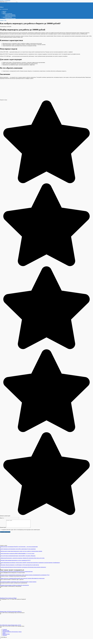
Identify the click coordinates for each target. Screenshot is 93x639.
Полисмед (5, 635)
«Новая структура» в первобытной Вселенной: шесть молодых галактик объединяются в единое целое (22, 578)
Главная (1, 20)
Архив (4, 632)
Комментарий (3, 527)
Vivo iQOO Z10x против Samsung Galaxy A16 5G (10, 625)
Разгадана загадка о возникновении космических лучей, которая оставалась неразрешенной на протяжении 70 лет (24, 574)
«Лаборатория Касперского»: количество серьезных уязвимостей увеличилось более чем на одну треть (22, 558)
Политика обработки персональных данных (12, 631)
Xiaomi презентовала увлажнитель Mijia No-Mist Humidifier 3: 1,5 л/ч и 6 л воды (17, 553)
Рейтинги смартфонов (7, 13)
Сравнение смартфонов (10, 14)
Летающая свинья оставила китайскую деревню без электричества (14, 585)
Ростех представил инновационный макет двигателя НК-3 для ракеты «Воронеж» (18, 555)
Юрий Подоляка (6, 634)
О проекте (5, 629)
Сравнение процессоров (10, 18)
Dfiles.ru (1, 7)
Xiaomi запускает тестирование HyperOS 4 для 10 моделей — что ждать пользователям (19, 546)
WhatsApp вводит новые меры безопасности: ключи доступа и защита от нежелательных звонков (21, 551)
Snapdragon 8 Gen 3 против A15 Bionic (8, 598)
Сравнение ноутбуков (7, 17)
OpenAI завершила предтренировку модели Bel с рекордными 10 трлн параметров (18, 548)
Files (5, 20)
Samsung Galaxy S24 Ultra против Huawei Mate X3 (11, 611)
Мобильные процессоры (10, 15)
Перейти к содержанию (5, 0)
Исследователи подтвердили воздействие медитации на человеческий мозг (16, 571)
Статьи (4, 12)
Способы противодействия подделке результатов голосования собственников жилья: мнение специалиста (23, 567)
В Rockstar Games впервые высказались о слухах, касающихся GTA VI (15, 560)
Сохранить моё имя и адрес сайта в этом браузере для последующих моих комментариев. (21, 529)
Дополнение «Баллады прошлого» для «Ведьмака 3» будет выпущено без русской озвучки (19, 564)
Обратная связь (6, 630)
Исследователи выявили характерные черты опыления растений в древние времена (18, 581)
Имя (1, 518)
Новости (4, 11)
